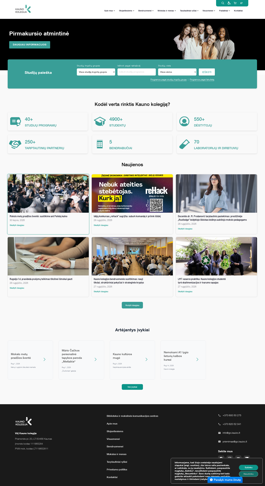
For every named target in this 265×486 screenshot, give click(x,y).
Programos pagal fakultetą (202, 79)
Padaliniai (223, 10)
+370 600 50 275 (232, 415)
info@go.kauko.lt (231, 432)
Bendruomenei (145, 10)
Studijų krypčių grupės (88, 65)
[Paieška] (223, 3)
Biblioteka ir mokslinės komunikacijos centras (132, 415)
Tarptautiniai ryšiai (188, 10)
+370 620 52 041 (232, 424)
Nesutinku (248, 473)
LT (241, 3)
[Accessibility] (229, 3)
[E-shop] (235, 3)
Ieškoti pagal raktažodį (128, 65)
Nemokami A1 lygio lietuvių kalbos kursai (176, 355)
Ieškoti (206, 72)
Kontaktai (238, 10)
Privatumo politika (117, 469)
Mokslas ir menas (166, 10)
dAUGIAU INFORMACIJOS (29, 44)
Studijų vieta (164, 65)
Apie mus (108, 10)
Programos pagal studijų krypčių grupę (168, 79)
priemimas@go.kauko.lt (235, 441)
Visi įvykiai (132, 387)
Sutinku (248, 467)
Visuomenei (208, 10)
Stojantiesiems (125, 10)
